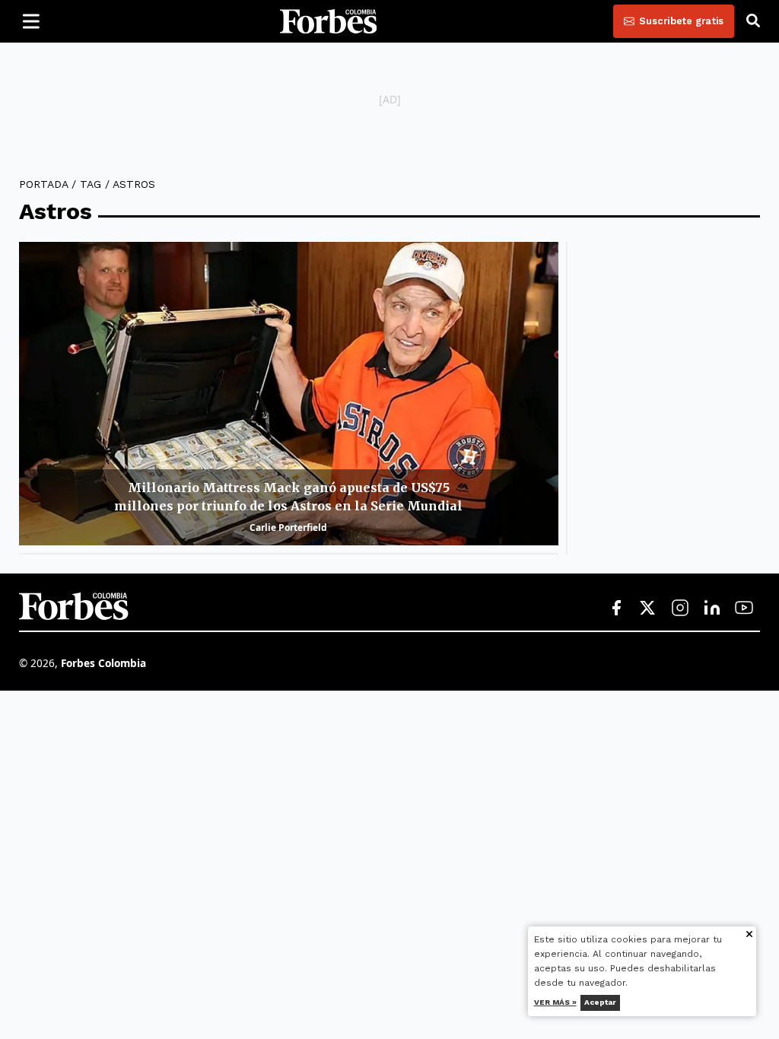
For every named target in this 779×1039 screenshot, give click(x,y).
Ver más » (555, 1002)
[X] (648, 608)
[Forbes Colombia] (328, 21)
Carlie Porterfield (288, 527)
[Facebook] (616, 608)
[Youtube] (744, 608)
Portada (43, 184)
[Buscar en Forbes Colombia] (753, 21)
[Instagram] (680, 608)
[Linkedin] (712, 608)
